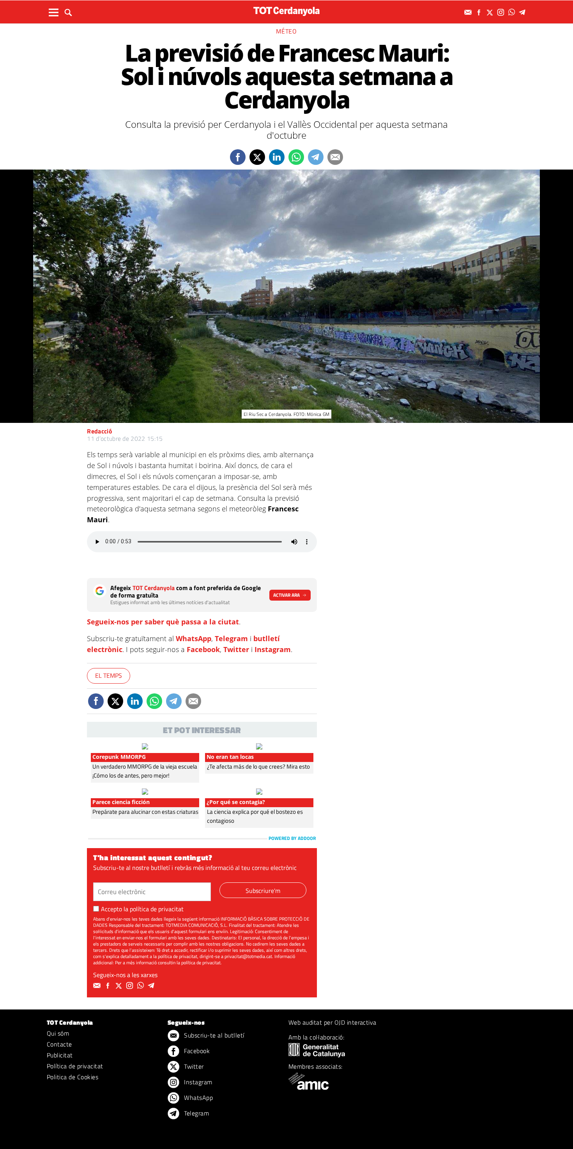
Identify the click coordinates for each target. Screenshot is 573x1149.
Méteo (286, 31)
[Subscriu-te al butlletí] (469, 12)
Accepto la (142, 909)
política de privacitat (157, 909)
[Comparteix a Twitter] (257, 157)
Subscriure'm (263, 890)
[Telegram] (523, 12)
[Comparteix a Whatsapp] (296, 157)
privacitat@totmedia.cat (248, 956)
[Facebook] (480, 12)
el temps (108, 675)
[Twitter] (490, 12)
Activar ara (286, 595)
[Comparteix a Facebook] (238, 157)
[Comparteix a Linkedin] (277, 157)
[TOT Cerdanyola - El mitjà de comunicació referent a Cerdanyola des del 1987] (286, 11)
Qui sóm (58, 1033)
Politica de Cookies (72, 1077)
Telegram (231, 638)
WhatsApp (193, 638)
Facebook (203, 649)
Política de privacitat (75, 1066)
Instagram (273, 649)
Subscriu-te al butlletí (213, 1035)
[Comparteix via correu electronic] (335, 157)
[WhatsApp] (512, 12)
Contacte (59, 1044)
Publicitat (60, 1055)
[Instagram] (501, 12)
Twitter (236, 649)
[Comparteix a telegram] (316, 157)
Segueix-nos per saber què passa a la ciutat (163, 621)
